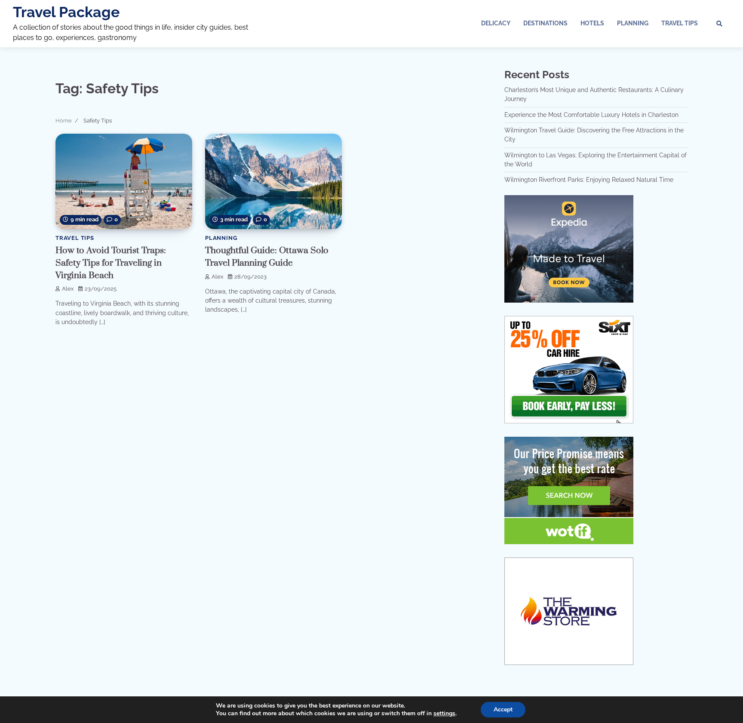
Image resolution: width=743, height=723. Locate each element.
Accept (503, 709)
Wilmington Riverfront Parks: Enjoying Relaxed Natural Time (588, 179)
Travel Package (66, 12)
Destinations (545, 23)
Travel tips (679, 23)
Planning (632, 23)
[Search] (719, 23)
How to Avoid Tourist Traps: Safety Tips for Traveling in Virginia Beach (110, 263)
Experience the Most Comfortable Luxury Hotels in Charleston (591, 114)
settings (444, 713)
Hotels (592, 23)
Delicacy (495, 23)
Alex (68, 288)
